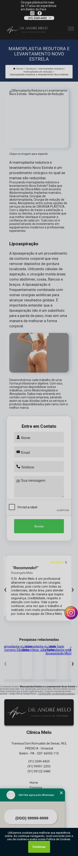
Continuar (39, 846)
